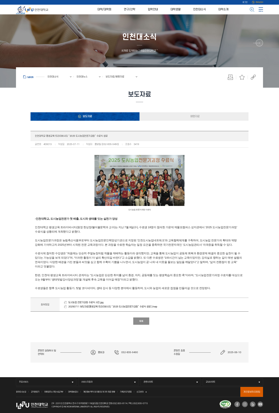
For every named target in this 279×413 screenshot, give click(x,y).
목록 (141, 321)
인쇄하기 (230, 77)
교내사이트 (210, 382)
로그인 (245, 2)
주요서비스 (23, 382)
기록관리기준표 (126, 392)
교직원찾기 (35, 392)
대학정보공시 (73, 392)
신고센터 (140, 392)
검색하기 (252, 9)
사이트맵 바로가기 (261, 9)
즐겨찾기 (242, 77)
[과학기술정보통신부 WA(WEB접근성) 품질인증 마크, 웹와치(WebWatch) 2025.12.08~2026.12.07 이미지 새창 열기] (225, 402)
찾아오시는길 (21, 392)
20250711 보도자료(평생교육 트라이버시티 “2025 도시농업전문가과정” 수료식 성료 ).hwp (112, 306)
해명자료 (195, 116)
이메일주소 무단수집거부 (53, 392)
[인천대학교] (32, 9)
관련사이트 (148, 382)
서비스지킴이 (87, 382)
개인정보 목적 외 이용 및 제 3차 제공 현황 (99, 392)
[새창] (237, 404)
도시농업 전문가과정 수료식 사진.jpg (85, 302)
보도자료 (87, 116)
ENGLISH (259, 2)
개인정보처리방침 (251, 392)
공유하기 (252, 77)
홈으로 (34, 76)
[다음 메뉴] (259, 42)
